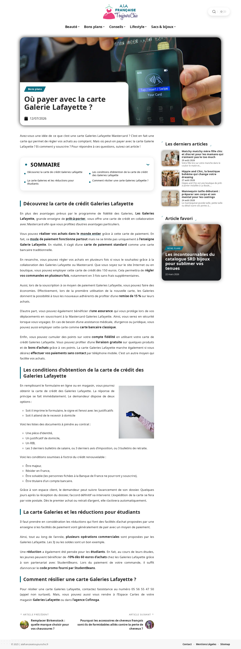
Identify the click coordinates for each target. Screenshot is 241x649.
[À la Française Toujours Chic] (120, 11)
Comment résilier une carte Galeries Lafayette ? (120, 180)
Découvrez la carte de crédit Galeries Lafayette (54, 172)
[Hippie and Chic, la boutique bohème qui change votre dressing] (170, 178)
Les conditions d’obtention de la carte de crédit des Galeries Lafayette (120, 173)
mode (34, 239)
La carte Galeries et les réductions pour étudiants (50, 182)
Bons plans (35, 89)
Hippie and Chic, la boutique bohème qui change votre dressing (201, 174)
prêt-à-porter (75, 219)
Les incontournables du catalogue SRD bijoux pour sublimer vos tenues (190, 261)
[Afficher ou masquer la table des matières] (104, 164)
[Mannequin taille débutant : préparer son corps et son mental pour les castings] (170, 198)
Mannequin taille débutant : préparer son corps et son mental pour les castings (201, 194)
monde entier (90, 234)
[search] (214, 11)
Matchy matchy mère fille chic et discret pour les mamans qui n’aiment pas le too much (202, 154)
